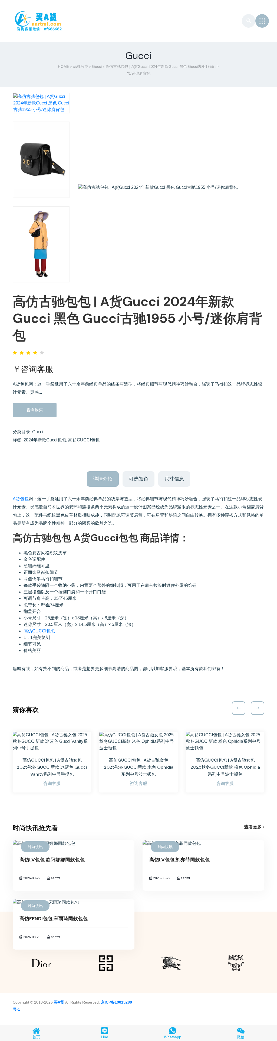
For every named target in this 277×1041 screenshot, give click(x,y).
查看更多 (253, 827)
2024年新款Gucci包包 (45, 440)
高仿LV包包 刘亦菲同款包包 (179, 860)
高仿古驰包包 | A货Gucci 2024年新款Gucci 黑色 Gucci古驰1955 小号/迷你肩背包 (137, 318)
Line (104, 1037)
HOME (63, 66)
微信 (241, 1037)
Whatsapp (172, 1037)
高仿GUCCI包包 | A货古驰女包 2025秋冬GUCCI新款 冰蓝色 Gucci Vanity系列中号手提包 (52, 767)
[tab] (41, 103)
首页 (36, 1037)
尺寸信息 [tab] (174, 479)
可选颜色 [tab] (138, 479)
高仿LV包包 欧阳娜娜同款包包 (52, 860)
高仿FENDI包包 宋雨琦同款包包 (53, 918)
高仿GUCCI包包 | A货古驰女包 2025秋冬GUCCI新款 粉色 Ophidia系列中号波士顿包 (225, 767)
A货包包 (21, 498)
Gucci (97, 66)
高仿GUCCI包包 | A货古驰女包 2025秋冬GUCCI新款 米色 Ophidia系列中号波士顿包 (138, 767)
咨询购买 (35, 410)
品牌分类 (80, 66)
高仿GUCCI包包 (84, 440)
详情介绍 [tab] (103, 479)
